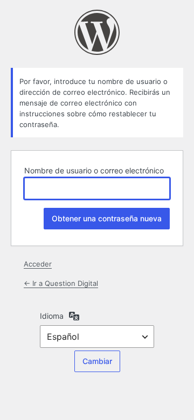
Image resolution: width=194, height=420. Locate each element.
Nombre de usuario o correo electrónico (94, 170)
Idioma (52, 315)
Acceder (38, 264)
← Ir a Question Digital (61, 283)
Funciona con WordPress (97, 32)
